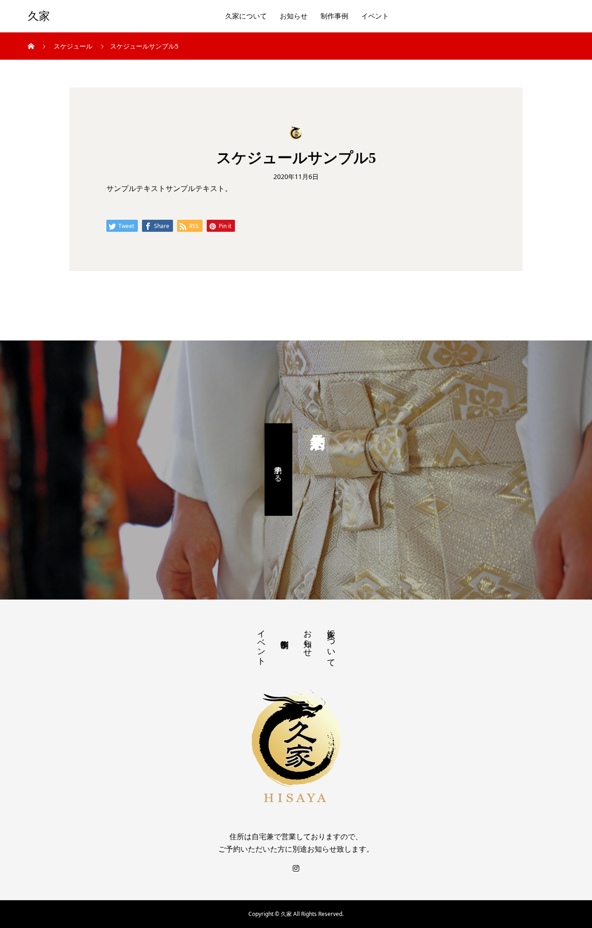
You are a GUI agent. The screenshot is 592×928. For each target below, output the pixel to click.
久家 (39, 16)
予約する (278, 469)
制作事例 (334, 16)
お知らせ (294, 16)
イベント (375, 16)
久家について (246, 16)
